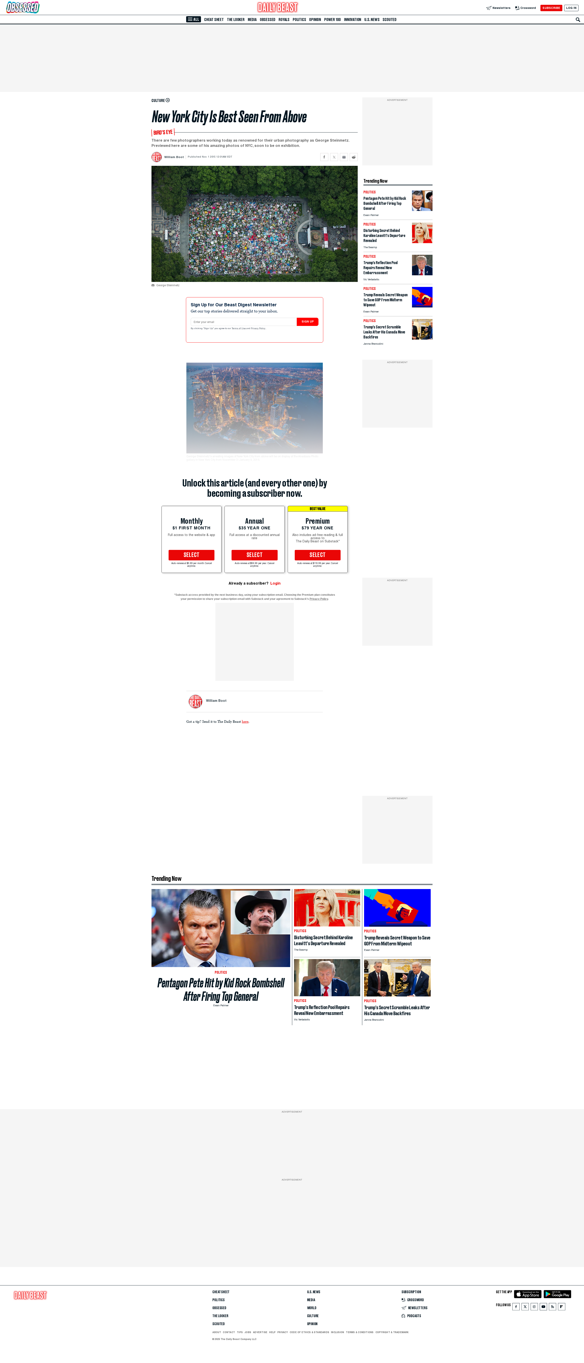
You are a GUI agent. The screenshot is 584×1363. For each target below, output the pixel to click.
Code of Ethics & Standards (309, 1332)
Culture (313, 1316)
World (311, 1308)
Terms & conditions (359, 1332)
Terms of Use (239, 329)
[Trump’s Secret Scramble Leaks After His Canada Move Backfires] (422, 338)
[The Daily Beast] (278, 8)
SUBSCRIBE (551, 8)
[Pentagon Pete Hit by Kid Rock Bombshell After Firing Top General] (422, 210)
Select (192, 555)
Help (272, 1332)
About (216, 1332)
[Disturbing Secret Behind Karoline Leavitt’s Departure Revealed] (422, 242)
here (245, 721)
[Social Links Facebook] (516, 1307)
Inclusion (337, 1332)
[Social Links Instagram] (534, 1307)
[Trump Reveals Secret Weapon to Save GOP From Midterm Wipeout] (422, 306)
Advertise (260, 1332)
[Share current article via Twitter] (334, 157)
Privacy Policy (258, 329)
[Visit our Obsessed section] (37, 8)
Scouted (389, 20)
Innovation (352, 20)
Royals (284, 20)
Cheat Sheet (214, 20)
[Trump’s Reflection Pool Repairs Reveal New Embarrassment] (422, 274)
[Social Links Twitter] (525, 1307)
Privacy (282, 1332)
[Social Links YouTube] (543, 1307)
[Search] (578, 19)
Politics (299, 20)
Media (252, 20)
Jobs (248, 1332)
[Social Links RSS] (552, 1307)
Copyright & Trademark (392, 1332)
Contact (229, 1332)
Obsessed (267, 20)
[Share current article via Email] (344, 157)
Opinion (315, 20)
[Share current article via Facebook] (324, 157)
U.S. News (371, 20)
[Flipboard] (561, 1307)
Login (275, 583)
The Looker (236, 20)
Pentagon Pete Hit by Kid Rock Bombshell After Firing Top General (221, 990)
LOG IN (571, 8)
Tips (240, 1332)
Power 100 (332, 20)
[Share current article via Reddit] (354, 157)
